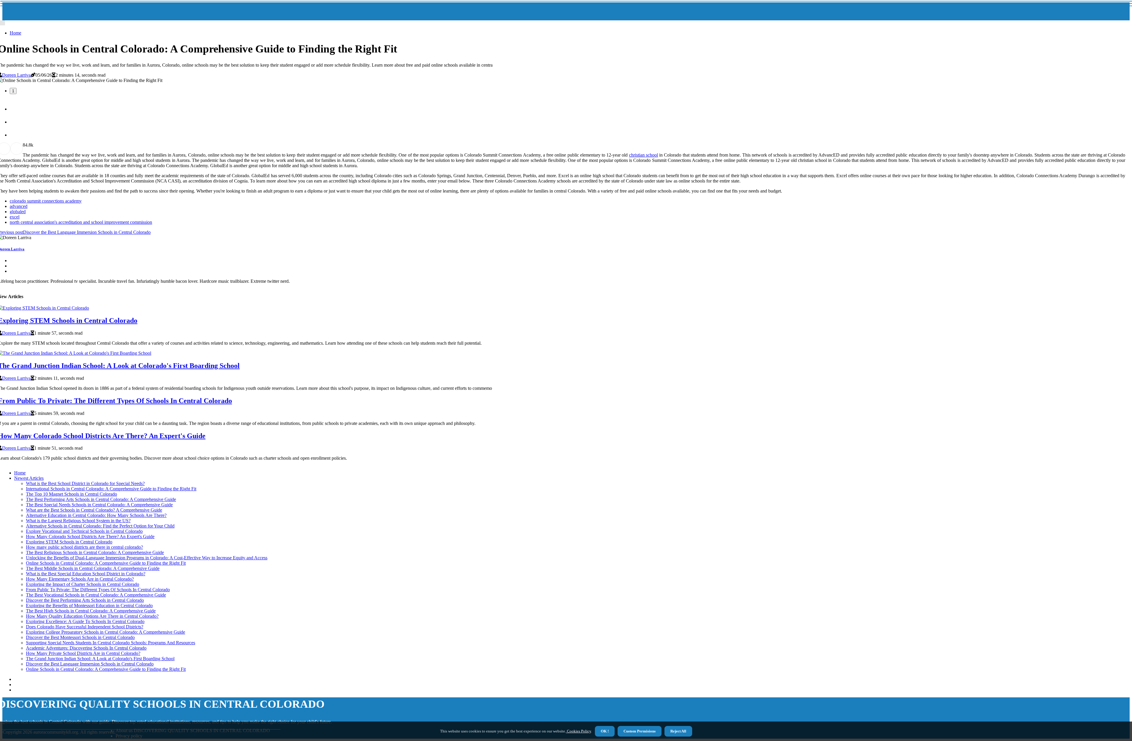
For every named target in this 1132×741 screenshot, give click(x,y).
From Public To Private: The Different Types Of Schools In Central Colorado (98, 589)
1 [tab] (13, 91)
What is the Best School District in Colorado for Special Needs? (85, 483)
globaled (18, 211)
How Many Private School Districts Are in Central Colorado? (83, 653)
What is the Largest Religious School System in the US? (78, 520)
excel (14, 216)
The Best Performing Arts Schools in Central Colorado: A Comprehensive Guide (101, 499)
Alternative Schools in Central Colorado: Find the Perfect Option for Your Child (100, 525)
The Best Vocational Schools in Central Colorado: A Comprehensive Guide (96, 594)
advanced (18, 206)
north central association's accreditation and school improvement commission (81, 222)
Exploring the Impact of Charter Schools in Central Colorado (82, 584)
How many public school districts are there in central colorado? (84, 547)
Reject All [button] (678, 731)
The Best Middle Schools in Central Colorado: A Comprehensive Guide (92, 568)
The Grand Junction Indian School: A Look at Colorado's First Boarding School (100, 658)
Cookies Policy (578, 731)
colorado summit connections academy (46, 200)
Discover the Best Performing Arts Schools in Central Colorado (85, 600)
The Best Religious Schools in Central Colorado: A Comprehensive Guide (95, 552)
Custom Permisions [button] (639, 731)
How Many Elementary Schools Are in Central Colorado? (80, 578)
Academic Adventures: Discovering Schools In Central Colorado (86, 647)
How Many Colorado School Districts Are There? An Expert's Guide (90, 536)
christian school (643, 154)
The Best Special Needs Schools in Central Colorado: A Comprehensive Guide (99, 504)
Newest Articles (29, 478)
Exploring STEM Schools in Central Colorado (69, 541)
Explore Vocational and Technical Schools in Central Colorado (84, 531)
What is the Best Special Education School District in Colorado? (85, 573)
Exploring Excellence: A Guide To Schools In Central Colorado (85, 621)
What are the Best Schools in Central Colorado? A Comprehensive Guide (94, 509)
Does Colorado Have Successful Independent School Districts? (84, 626)
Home (15, 32)
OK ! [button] (605, 731)
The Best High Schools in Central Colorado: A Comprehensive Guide (91, 610)
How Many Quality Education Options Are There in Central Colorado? (92, 616)
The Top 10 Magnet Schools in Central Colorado (71, 494)
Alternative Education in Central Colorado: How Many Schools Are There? (96, 515)
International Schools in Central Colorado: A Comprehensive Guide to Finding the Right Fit (111, 488)
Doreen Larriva (16, 75)
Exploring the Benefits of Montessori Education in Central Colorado (89, 605)
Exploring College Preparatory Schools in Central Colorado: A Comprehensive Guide (105, 632)
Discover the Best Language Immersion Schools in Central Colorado (90, 663)
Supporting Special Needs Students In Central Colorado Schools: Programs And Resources (110, 642)
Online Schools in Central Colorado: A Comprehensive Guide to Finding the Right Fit (106, 563)
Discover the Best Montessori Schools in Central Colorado (80, 637)
